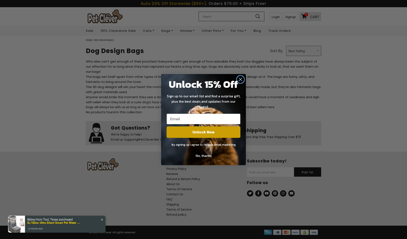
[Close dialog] (240, 79)
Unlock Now (203, 132)
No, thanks (204, 155)
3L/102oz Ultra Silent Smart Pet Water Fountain (53, 222)
